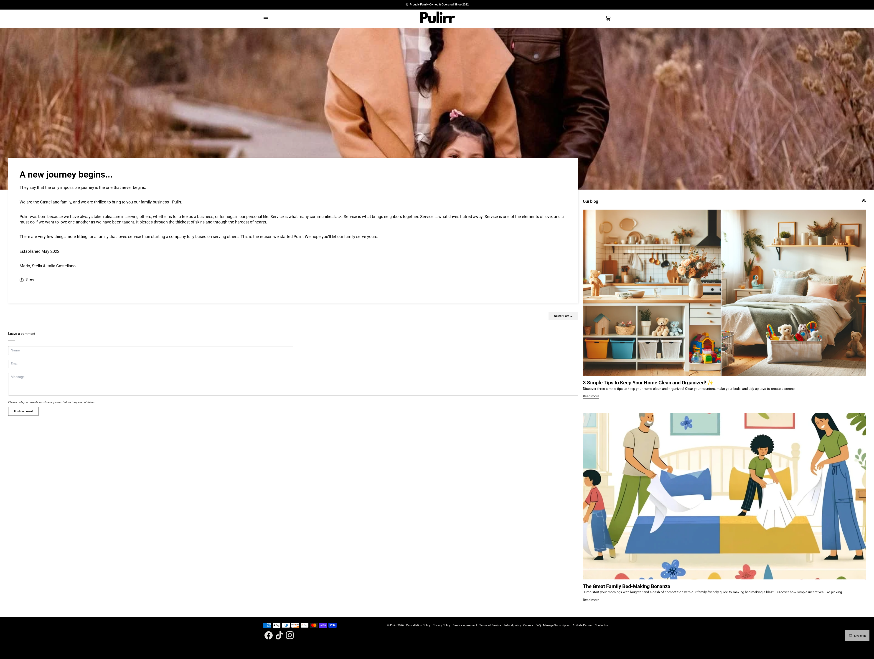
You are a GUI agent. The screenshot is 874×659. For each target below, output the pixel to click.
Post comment (23, 411)
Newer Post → (563, 316)
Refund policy (512, 625)
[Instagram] (290, 635)
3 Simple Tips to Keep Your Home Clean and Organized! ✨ (648, 383)
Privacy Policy (441, 625)
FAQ (538, 625)
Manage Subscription (556, 625)
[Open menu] (270, 19)
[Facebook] (269, 635)
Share (29, 279)
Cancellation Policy (418, 625)
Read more (591, 396)
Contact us (602, 625)
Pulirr (393, 625)
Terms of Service (490, 625)
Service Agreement (465, 625)
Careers (528, 625)
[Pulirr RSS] (864, 200)
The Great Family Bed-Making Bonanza (626, 586)
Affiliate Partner (582, 625)
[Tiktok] (279, 635)
